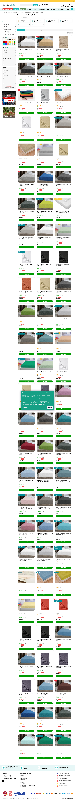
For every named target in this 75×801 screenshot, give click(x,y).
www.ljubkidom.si (62, 776)
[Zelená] (14, 42)
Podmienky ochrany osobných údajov (28, 785)
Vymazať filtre (8, 86)
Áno (10, 64)
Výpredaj (10, 28)
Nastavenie (25, 407)
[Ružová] (8, 42)
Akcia (10, 26)
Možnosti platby (23, 779)
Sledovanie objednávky (25, 776)
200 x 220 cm (10, 78)
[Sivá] (8, 39)
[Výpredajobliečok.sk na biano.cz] (10, 793)
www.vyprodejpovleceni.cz (64, 775)
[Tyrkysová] (4, 44)
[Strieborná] (12, 44)
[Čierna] (10, 39)
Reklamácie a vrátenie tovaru (26, 781)
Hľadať (35, 5)
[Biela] (4, 39)
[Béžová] (14, 39)
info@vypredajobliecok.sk (10, 778)
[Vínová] (4, 42)
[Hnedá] (12, 39)
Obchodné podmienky (24, 783)
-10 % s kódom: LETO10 (10, 33)
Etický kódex (23, 786)
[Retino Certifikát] (19, 793)
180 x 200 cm (10, 77)
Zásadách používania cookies (38, 404)
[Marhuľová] (8, 44)
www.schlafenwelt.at (63, 786)
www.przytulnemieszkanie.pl (65, 780)
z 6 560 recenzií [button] (26, 17)
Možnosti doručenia (24, 778)
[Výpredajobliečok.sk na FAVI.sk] (5, 793)
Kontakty (22, 782)
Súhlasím (49, 407)
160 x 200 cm (10, 75)
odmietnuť (37, 402)
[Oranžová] (10, 42)
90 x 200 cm (10, 72)
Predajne (22, 775)
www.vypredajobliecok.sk (64, 773)
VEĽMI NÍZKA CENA (10, 29)
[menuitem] (7, 9)
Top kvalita (10, 31)
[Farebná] (14, 44)
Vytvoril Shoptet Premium (67, 798)
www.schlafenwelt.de (63, 785)
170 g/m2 (10, 52)
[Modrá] (6, 44)
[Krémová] (6, 39)
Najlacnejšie (28, 30)
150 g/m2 (10, 50)
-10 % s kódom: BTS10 (10, 34)
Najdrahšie (35, 30)
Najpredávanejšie (43, 30)
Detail (26, 112)
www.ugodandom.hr (63, 778)
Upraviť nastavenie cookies (32, 798)
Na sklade (10, 24)
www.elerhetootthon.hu (64, 781)
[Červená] (6, 42)
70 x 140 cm (10, 70)
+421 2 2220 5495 (8, 775)
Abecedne (52, 30)
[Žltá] (12, 42)
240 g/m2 (10, 55)
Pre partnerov (23, 788)
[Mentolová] (10, 44)
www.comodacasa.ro (63, 783)
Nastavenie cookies (43, 401)
